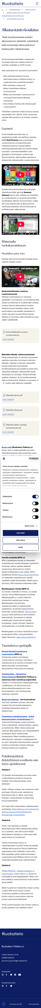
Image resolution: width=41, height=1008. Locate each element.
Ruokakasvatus (15, 9)
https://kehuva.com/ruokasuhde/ (25, 809)
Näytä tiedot (29, 526)
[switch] (35, 503)
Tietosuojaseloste (34, 1004)
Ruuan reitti (7, 447)
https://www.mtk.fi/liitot (28, 575)
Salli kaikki (21, 533)
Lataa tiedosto (8, 339)
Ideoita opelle (30, 9)
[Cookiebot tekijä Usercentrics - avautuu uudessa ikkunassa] (29, 458)
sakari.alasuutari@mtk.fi (26, 637)
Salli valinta (20, 540)
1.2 (27, 874)
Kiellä (20, 547)
